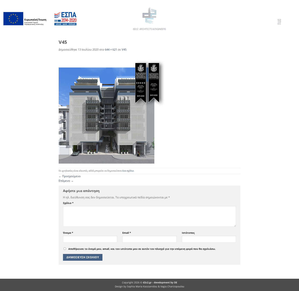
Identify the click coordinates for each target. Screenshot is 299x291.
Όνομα (68, 232)
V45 (124, 49)
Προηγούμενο (70, 176)
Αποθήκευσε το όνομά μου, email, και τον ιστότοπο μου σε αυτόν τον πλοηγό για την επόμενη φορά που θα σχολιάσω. (142, 248)
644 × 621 (111, 49)
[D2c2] (149, 19)
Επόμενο (66, 181)
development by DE (165, 282)
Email (126, 232)
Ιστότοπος (188, 232)
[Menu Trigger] (279, 22)
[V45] (114, 109)
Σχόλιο (68, 203)
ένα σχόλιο (128, 170)
